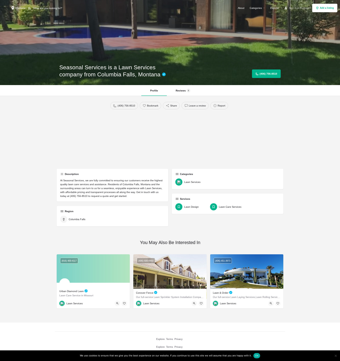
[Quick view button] (117, 303)
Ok (256, 355)
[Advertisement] (170, 138)
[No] (335, 355)
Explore (274, 8)
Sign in (292, 8)
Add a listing (327, 8)
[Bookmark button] (124, 303)
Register (305, 8)
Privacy (178, 339)
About (241, 8)
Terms (169, 339)
